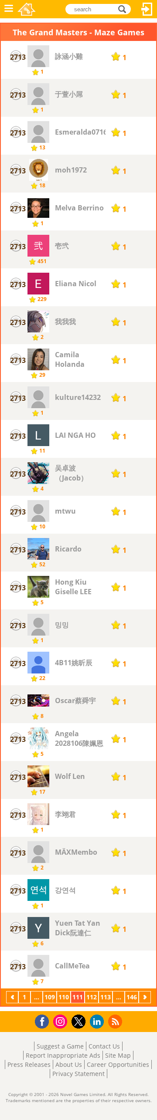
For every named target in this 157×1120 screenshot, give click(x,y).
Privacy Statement (78, 1073)
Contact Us (104, 1046)
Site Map (118, 1055)
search (124, 8)
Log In (147, 9)
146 (131, 997)
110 (63, 997)
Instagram (61, 1021)
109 (49, 997)
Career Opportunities (118, 1064)
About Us (68, 1064)
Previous (13, 997)
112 (91, 997)
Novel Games (26, 9)
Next (145, 997)
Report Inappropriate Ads (63, 1055)
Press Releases (29, 1064)
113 (105, 997)
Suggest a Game (60, 1046)
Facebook (44, 1020)
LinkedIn (98, 1021)
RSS (116, 1021)
